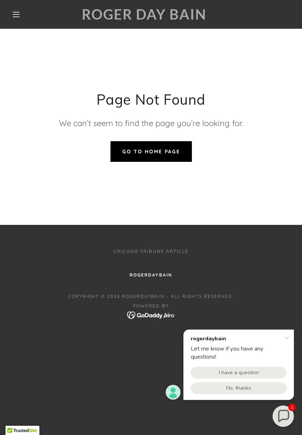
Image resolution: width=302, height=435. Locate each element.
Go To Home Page (151, 151)
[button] (16, 14)
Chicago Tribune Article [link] (150, 251)
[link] (144, 17)
